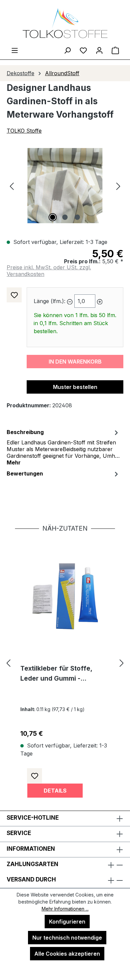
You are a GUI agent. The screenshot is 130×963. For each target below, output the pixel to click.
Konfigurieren (67, 921)
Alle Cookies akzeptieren (67, 953)
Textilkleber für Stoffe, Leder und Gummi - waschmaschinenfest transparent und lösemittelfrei (56, 674)
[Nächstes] (118, 185)
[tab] (63, 446)
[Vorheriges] (12, 185)
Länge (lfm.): (49, 301)
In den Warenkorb (75, 361)
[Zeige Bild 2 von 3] (65, 217)
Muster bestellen (75, 387)
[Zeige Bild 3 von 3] (77, 217)
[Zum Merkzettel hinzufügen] (14, 294)
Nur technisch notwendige (67, 937)
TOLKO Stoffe (24, 130)
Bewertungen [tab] (25, 473)
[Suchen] (67, 50)
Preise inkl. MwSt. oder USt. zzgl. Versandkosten (49, 270)
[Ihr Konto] (99, 50)
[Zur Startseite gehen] (65, 23)
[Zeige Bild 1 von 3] (52, 217)
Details (55, 790)
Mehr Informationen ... (65, 909)
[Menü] (15, 50)
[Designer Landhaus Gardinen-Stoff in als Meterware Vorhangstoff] (64, 185)
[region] (65, 185)
